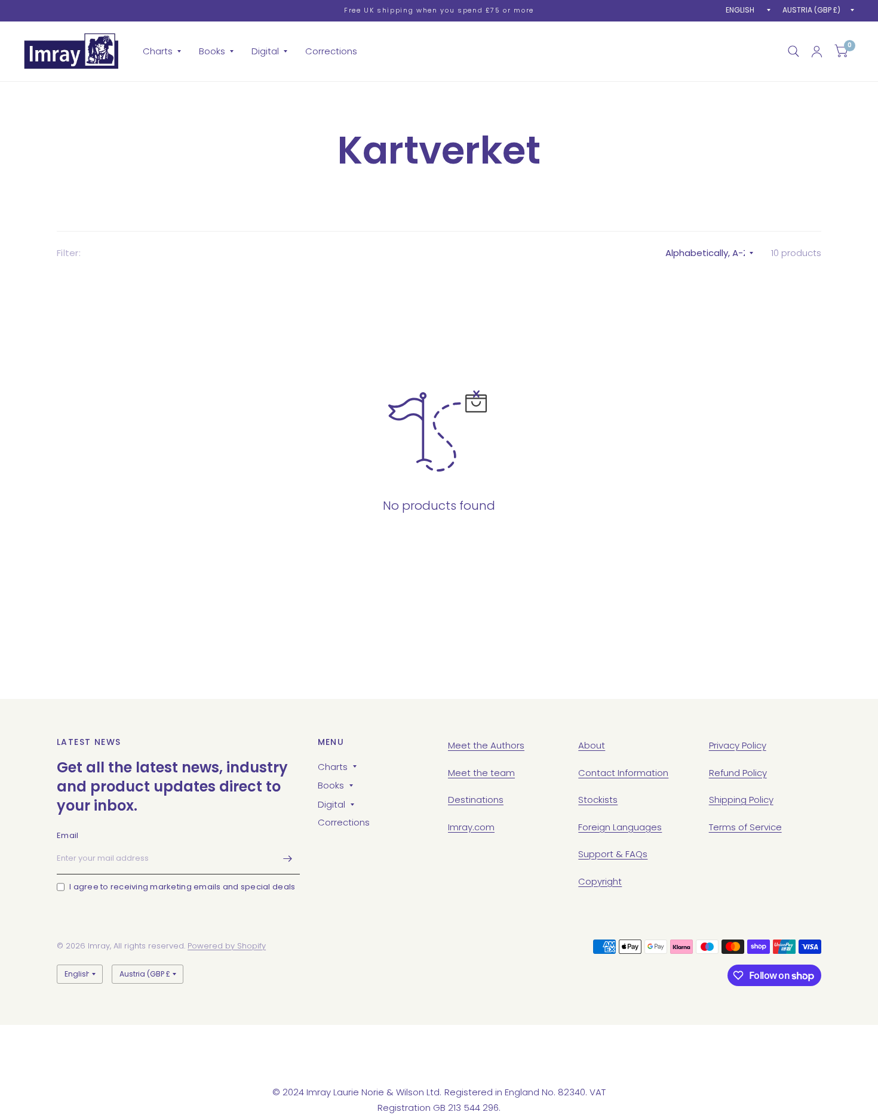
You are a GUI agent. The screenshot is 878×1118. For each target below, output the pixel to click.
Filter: (69, 253)
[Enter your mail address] (288, 858)
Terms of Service (745, 827)
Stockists (598, 799)
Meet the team (481, 772)
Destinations (476, 799)
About (591, 745)
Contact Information (623, 772)
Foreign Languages (620, 827)
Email (67, 835)
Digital (265, 51)
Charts (158, 51)
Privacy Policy (737, 745)
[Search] (793, 51)
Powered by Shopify (227, 945)
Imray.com (471, 827)
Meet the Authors (486, 745)
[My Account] (816, 51)
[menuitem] (162, 51)
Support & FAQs (612, 854)
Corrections (331, 51)
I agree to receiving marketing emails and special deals (182, 886)
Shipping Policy (741, 799)
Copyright (600, 881)
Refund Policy (738, 772)
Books (212, 51)
